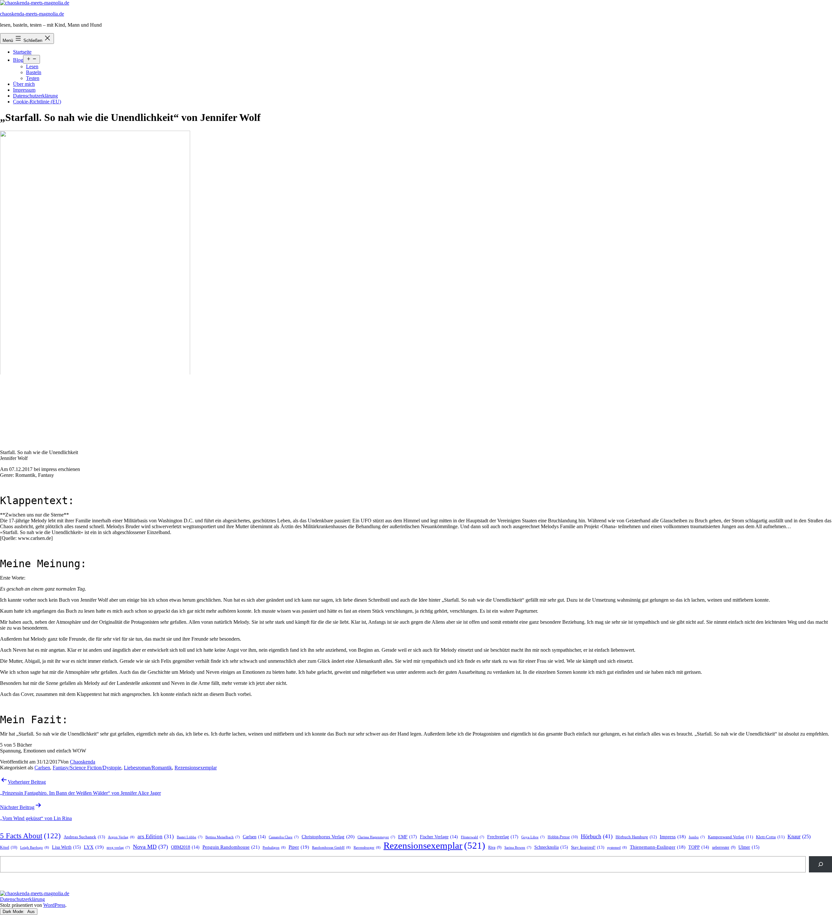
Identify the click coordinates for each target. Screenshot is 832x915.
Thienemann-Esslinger (657, 847)
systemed (617, 847)
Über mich (24, 84)
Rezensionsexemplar (196, 767)
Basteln (33, 72)
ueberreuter (723, 847)
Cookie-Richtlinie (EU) (37, 101)
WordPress (54, 905)
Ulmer (749, 847)
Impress (673, 836)
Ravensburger (367, 847)
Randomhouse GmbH (331, 847)
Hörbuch (597, 836)
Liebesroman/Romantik (148, 767)
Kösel (8, 847)
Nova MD (150, 846)
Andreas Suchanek (84, 836)
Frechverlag (502, 836)
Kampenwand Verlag (730, 837)
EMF (407, 836)
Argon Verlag (121, 837)
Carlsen (42, 767)
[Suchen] (820, 864)
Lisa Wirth (66, 847)
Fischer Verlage (439, 836)
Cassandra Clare (284, 837)
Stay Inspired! (587, 847)
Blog (18, 60)
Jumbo (697, 837)
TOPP (698, 847)
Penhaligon (274, 847)
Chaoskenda (82, 762)
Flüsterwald (472, 837)
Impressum (24, 90)
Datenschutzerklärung (35, 95)
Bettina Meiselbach (222, 837)
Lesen (32, 66)
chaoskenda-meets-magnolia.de (32, 14)
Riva (494, 847)
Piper (299, 847)
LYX (94, 847)
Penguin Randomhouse (231, 847)
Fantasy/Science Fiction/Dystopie (87, 767)
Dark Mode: (14, 911)
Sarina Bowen (517, 847)
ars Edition (155, 836)
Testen (32, 78)
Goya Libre (533, 837)
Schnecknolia (551, 847)
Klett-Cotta (770, 837)
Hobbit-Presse (563, 837)
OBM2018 (185, 847)
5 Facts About (30, 836)
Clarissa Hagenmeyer (376, 837)
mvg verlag (118, 847)
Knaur (799, 836)
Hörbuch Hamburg (636, 837)
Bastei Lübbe (189, 837)
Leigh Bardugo (34, 847)
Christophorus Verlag (328, 836)
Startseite (22, 52)
